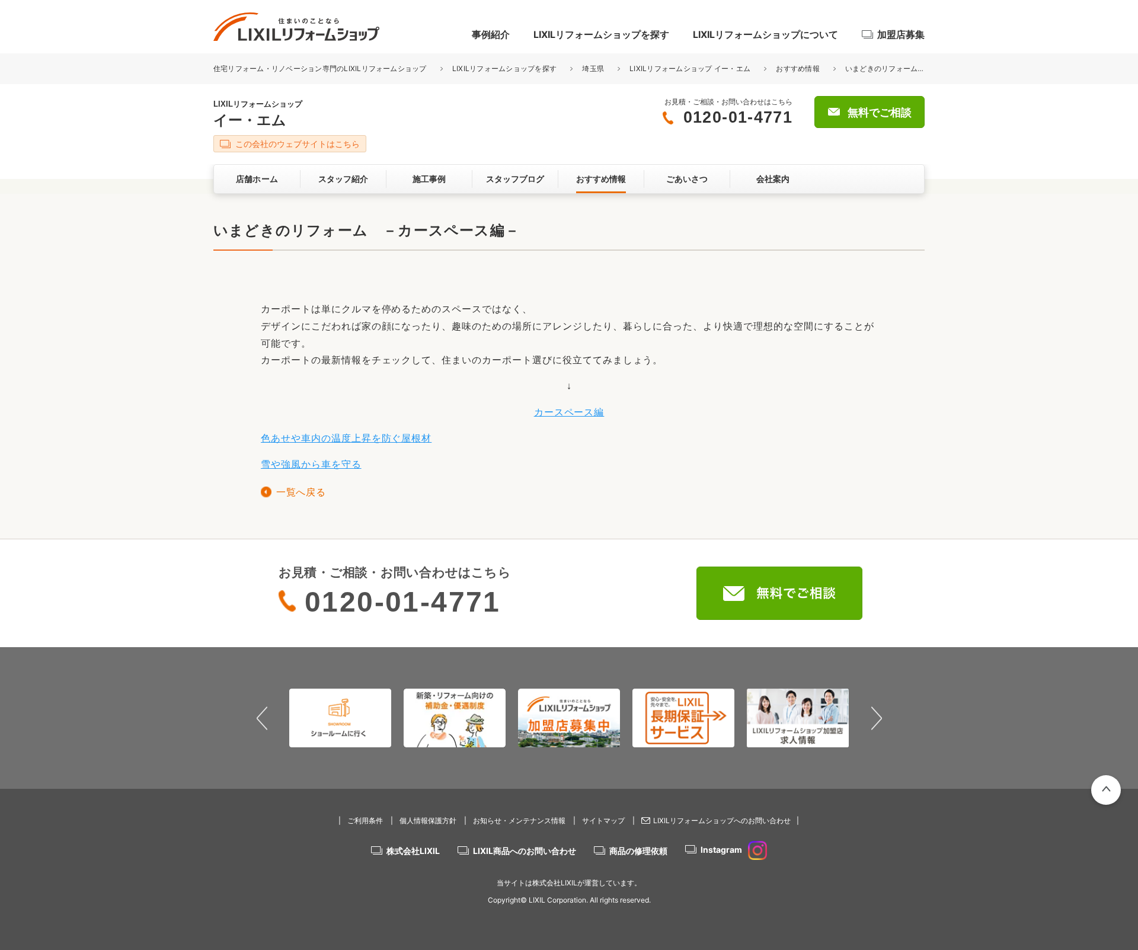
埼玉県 (593, 68)
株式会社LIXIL (413, 851)
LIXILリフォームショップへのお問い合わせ (722, 820)
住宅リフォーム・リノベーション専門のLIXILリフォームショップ (321, 68)
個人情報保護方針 (427, 820)
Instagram (721, 850)
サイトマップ (603, 820)
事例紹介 (491, 34)
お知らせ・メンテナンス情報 (519, 820)
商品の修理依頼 (638, 851)
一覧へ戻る (300, 492)
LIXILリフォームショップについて (765, 34)
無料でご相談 (880, 113)
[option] (340, 718)
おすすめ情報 (797, 68)
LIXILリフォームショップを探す (601, 34)
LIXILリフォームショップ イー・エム (689, 68)
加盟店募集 (901, 34)
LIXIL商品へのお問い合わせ (524, 851)
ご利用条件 (365, 820)
